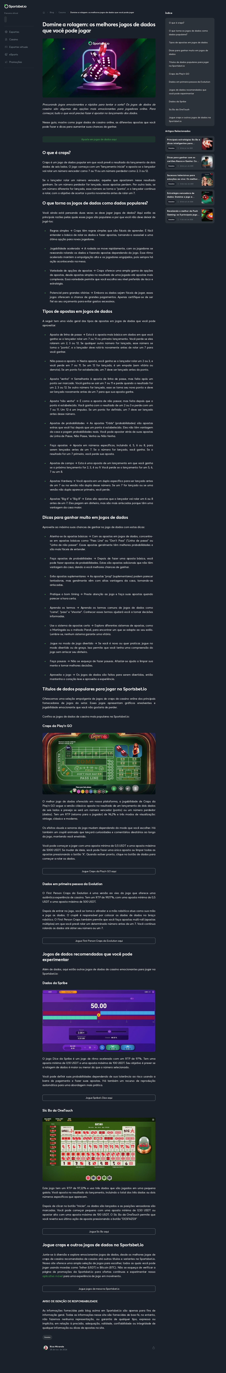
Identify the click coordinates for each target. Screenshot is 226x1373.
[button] (153, 1348)
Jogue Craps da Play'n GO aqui (99, 871)
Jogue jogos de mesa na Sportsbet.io (98, 1288)
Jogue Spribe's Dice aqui (98, 1097)
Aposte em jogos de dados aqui (99, 139)
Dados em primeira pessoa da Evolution (189, 81)
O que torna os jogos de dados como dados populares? (188, 32)
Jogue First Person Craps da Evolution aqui (99, 940)
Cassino (47, 1337)
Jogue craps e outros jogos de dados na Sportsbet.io (190, 119)
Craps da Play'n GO (179, 73)
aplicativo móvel (52, 1276)
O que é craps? (176, 22)
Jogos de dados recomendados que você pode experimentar (187, 91)
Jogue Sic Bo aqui (99, 1231)
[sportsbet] (15, 6)
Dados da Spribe (177, 101)
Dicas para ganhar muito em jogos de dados (188, 52)
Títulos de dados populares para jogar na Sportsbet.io (189, 64)
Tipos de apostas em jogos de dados (188, 42)
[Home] (43, 12)
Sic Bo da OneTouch (179, 109)
